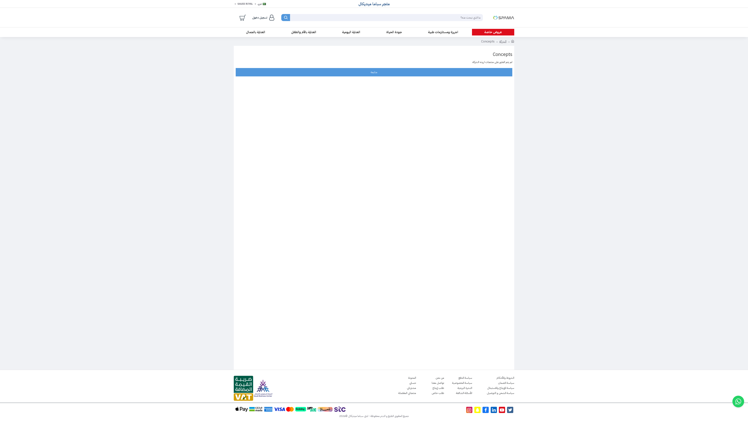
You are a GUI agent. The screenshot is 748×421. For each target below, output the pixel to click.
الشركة (502, 41)
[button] (738, 401)
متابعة (374, 72)
